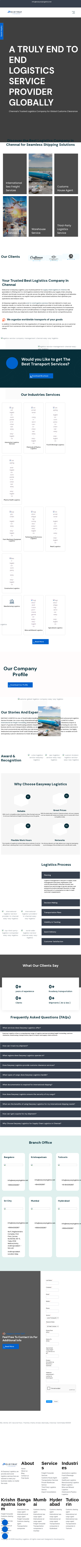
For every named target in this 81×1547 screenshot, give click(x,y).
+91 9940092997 (6, 1452)
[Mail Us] (2, 1430)
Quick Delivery (50, 932)
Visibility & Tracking (52, 922)
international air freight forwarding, (13, 723)
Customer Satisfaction (53, 941)
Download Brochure (40, 376)
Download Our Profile (19, 685)
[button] (49, 1401)
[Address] (2, 1415)
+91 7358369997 (6, 1455)
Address (6, 1419)
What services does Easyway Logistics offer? (22, 1028)
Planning (47, 875)
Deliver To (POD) (48, 1340)
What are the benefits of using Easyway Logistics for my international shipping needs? (39, 1104)
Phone (48, 1308)
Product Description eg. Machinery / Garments (50, 1363)
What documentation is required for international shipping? (27, 1084)
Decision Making (50, 903)
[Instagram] (3, 1492)
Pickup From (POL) (49, 1331)
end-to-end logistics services (37, 303)
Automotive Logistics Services (12, 443)
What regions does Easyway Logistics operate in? (23, 1055)
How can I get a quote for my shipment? (19, 1114)
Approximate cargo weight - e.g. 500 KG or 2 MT (50, 1350)
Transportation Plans (52, 912)
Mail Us (5, 1434)
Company (49, 1287)
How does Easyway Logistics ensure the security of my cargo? (29, 1094)
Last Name (49, 1280)
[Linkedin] (16, 1488)
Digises (67, 1539)
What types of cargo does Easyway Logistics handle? (25, 1075)
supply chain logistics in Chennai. (55, 290)
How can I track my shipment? (15, 1046)
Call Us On (7, 1449)
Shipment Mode (50, 1322)
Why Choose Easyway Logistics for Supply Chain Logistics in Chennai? (32, 1123)
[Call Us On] (2, 1444)
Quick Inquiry (1, 31)
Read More (39, 641)
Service (48, 1315)
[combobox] (52, 1318)
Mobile (48, 1301)
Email (48, 1294)
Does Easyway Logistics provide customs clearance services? (29, 1065)
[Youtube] (11, 1488)
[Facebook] (3, 1488)
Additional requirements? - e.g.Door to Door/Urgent (50, 1375)
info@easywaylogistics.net (42, 2)
